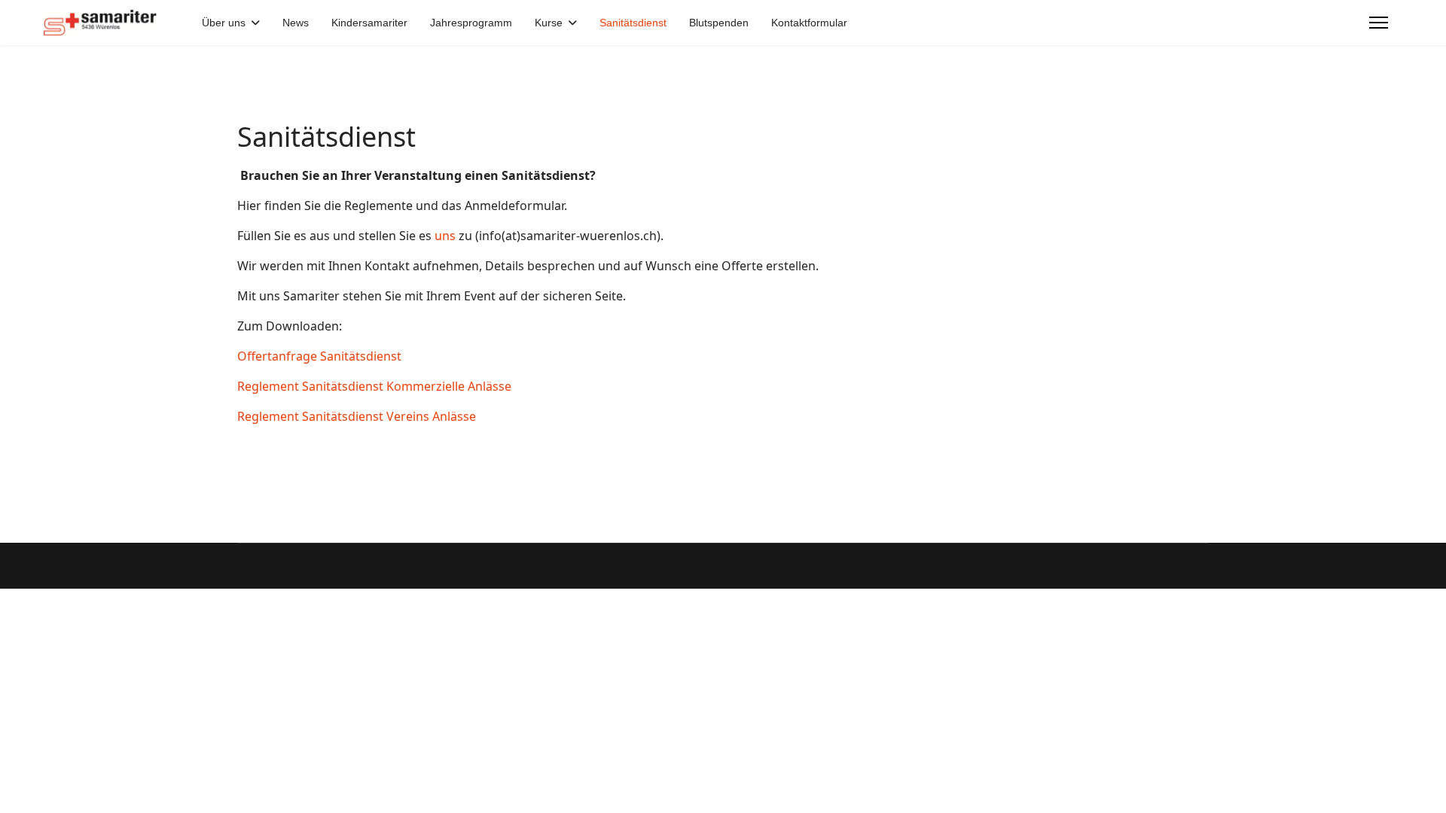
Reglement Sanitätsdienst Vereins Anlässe (356, 416)
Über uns (224, 23)
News (295, 23)
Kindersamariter (369, 23)
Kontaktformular (809, 23)
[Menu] (1378, 22)
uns (447, 235)
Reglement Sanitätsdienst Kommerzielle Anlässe (374, 386)
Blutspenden (719, 23)
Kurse (549, 23)
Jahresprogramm (471, 23)
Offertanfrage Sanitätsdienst (319, 356)
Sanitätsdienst (633, 23)
